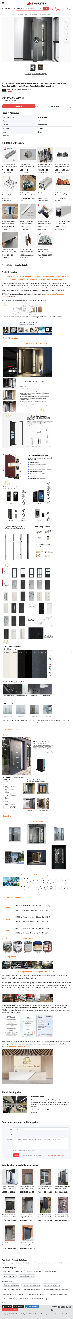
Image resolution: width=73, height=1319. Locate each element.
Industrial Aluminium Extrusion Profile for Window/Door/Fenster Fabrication (9, 222)
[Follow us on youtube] (67, 1307)
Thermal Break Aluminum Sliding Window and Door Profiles (62, 166)
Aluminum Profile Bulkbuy (39, 1299)
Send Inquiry (18, 106)
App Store (7, 1307)
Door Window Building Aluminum (13, 1294)
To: (11, 1134)
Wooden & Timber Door (34, 1271)
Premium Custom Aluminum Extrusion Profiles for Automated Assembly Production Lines (44, 251)
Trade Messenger (32, 1307)
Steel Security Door (45, 14)
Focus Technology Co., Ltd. (23, 1314)
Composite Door (18, 1271)
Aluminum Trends (23, 1299)
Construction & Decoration (15, 14)
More (3, 1302)
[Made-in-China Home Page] (36, 3)
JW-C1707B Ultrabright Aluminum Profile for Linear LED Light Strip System (27, 222)
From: (10, 1129)
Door (26, 14)
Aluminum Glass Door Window (35, 1294)
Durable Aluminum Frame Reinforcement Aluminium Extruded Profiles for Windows (45, 166)
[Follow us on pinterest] (70, 1307)
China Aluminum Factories (11, 1285)
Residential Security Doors (26, 1276)
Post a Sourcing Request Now (55, 1155)
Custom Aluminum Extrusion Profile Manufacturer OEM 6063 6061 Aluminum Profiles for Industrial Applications (10, 194)
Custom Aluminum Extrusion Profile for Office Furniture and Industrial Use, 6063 (27, 166)
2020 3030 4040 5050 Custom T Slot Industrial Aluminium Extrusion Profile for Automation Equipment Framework (9, 166)
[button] (3, 3)
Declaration (56, 1314)
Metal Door (6, 1271)
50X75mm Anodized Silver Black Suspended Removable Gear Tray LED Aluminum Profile (62, 222)
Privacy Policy (65, 1314)
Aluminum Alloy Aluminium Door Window (56, 1289)
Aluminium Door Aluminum (32, 1289)
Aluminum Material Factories (31, 1285)
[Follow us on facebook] (59, 1307)
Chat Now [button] (55, 106)
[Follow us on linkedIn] (52, 1309)
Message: (9, 1139)
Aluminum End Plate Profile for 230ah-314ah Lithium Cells (9, 251)
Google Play (18, 1307)
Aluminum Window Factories (11, 1289)
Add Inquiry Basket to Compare (36, 74)
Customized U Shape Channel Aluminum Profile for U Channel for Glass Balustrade (27, 194)
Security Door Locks (9, 1276)
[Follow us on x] (62, 1307)
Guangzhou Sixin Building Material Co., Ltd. (19, 89)
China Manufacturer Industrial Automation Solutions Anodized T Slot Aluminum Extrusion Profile (44, 194)
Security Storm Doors (51, 1271)
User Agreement (47, 1314)
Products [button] (19, 8)
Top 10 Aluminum (8, 1299)
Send (16, 1155)
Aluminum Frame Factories (52, 1285)
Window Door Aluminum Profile (57, 1294)
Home (3, 14)
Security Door (34, 14)
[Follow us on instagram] (64, 1307)
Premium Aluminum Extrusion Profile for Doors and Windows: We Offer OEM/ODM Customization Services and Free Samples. (45, 222)
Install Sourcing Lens (11, 1309)
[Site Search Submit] (46, 8)
